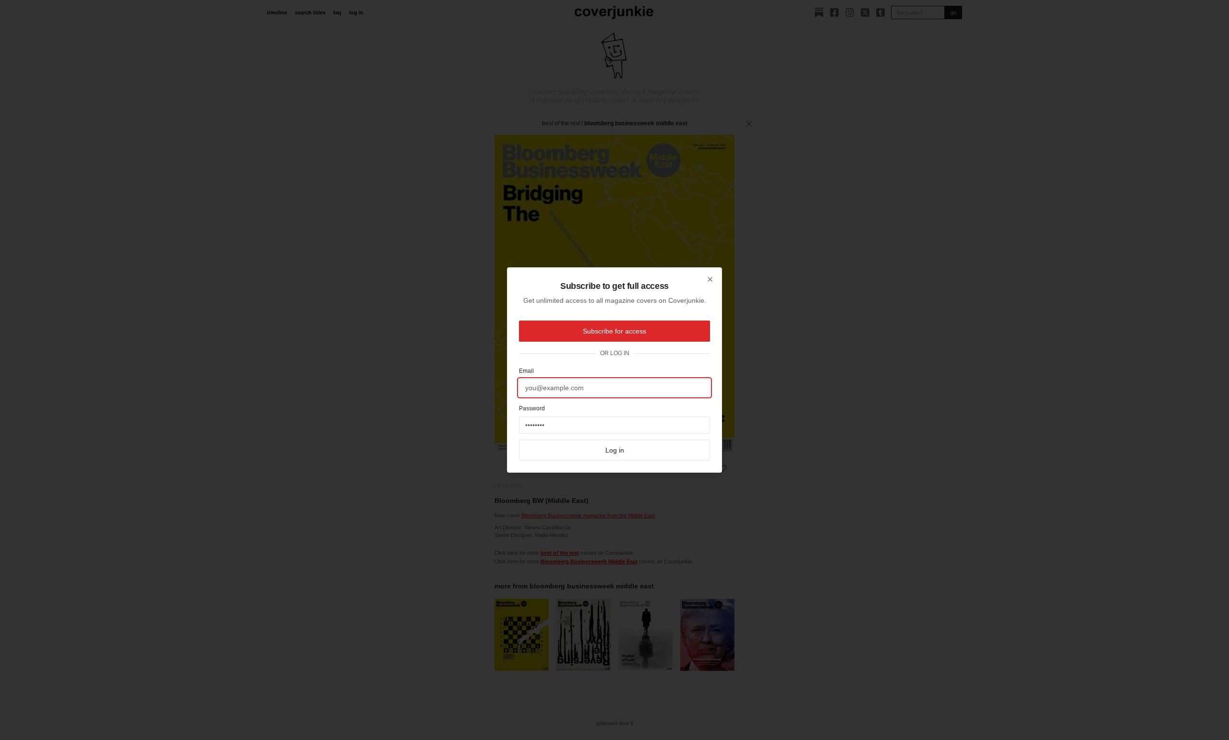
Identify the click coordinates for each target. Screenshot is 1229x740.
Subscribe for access (614, 331)
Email (526, 371)
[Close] (710, 279)
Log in (614, 450)
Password (532, 408)
